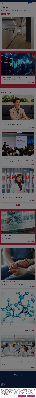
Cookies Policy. (7, 394)
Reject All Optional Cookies (30, 396)
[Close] (35, 389)
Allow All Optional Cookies (22, 396)
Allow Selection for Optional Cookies (6, 396)
